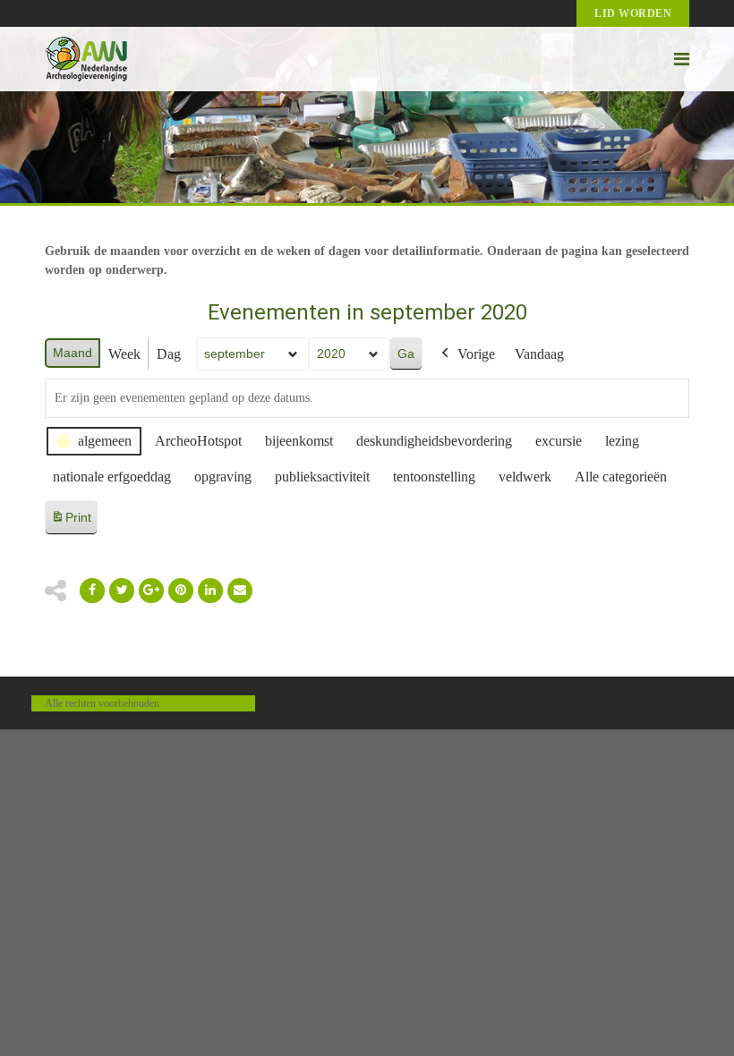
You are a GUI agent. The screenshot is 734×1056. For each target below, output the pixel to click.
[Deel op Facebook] (92, 590)
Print (70, 522)
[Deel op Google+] (151, 590)
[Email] (210, 590)
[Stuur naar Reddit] (180, 590)
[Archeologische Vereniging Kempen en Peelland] (86, 59)
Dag (169, 354)
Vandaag (539, 354)
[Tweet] (121, 590)
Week (124, 354)
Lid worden (632, 13)
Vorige (476, 354)
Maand (72, 352)
